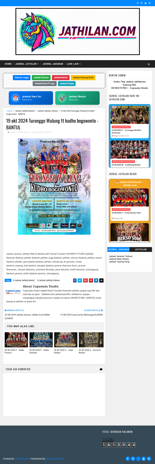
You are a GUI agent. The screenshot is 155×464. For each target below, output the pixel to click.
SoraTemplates (22, 458)
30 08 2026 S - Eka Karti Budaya (90, 351)
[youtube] (145, 3)
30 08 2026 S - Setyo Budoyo (63, 351)
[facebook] (137, 3)
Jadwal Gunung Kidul (83, 77)
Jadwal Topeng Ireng (119, 261)
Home (8, 64)
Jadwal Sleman (41, 77)
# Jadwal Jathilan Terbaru (48, 280)
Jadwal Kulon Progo (45, 83)
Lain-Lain (73, 64)
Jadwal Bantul (61, 77)
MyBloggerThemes (55, 458)
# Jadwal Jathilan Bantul (23, 280)
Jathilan (141, 249)
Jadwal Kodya (67, 83)
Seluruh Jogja (22, 77)
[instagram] (141, 3)
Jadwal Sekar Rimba (119, 259)
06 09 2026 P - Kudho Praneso (14, 351)
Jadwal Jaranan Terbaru (121, 256)
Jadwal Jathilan (26, 64)
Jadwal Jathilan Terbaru (47, 111)
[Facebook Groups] (138, 458)
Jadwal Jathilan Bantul (25, 111)
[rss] (149, 3)
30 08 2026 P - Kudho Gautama (39, 351)
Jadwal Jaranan (53, 64)
